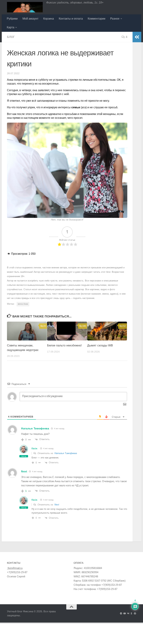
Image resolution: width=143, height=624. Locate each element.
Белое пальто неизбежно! (64, 345)
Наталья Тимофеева (65, 453)
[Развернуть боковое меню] (137, 37)
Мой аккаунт (30, 18)
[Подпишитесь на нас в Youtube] (124, 613)
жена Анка (23, 304)
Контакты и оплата (71, 18)
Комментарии (96, 18)
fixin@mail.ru (14, 568)
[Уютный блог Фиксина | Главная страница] (25, 7)
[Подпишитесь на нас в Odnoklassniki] (131, 613)
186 (84, 326)
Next (56, 504)
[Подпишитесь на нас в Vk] (128, 613)
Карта (10, 27)
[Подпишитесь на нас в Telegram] (121, 613)
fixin (34, 448)
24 (44, 326)
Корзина (48, 18)
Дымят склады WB (100, 345)
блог (11, 36)
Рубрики (12, 18)
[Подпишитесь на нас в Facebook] (135, 613)
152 (124, 326)
